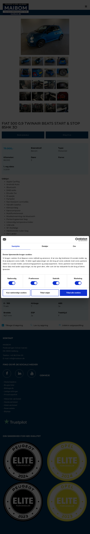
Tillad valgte (45, 293)
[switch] (34, 283)
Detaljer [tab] (45, 246)
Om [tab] (74, 246)
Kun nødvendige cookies (16, 293)
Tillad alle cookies (73, 293)
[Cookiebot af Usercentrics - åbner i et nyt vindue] (77, 239)
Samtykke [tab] (16, 246)
